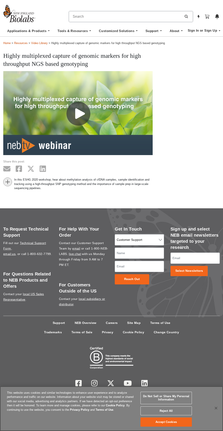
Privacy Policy (79, 409)
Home (7, 43)
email (76, 248)
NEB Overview (85, 323)
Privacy (107, 332)
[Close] (216, 408)
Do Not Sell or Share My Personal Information (166, 398)
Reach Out (132, 279)
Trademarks (53, 332)
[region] (111, 408)
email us (9, 254)
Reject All (166, 410)
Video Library (39, 43)
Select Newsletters (189, 270)
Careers (112, 323)
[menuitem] (28, 32)
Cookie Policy (133, 332)
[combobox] (125, 16)
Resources (21, 43)
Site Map (133, 323)
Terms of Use (160, 323)
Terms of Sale (81, 332)
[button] (186, 16)
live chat (75, 254)
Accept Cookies (166, 422)
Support (59, 323)
